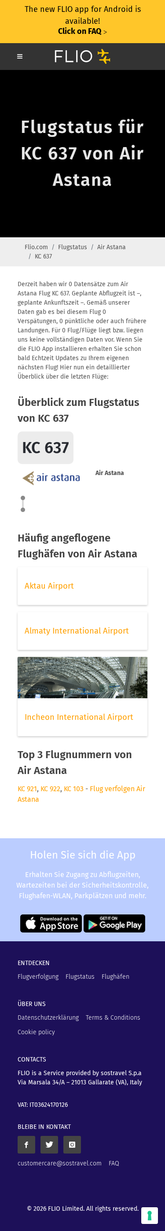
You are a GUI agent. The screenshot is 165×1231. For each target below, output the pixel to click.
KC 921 (27, 789)
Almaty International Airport (77, 631)
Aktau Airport (49, 586)
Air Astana (111, 247)
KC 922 (50, 789)
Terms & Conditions (113, 1017)
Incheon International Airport (79, 717)
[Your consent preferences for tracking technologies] (149, 1215)
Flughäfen (115, 976)
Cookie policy (36, 1032)
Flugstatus (72, 247)
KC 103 (74, 789)
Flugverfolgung (38, 976)
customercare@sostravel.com (60, 1163)
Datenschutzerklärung (48, 1017)
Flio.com (36, 247)
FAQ (114, 1163)
